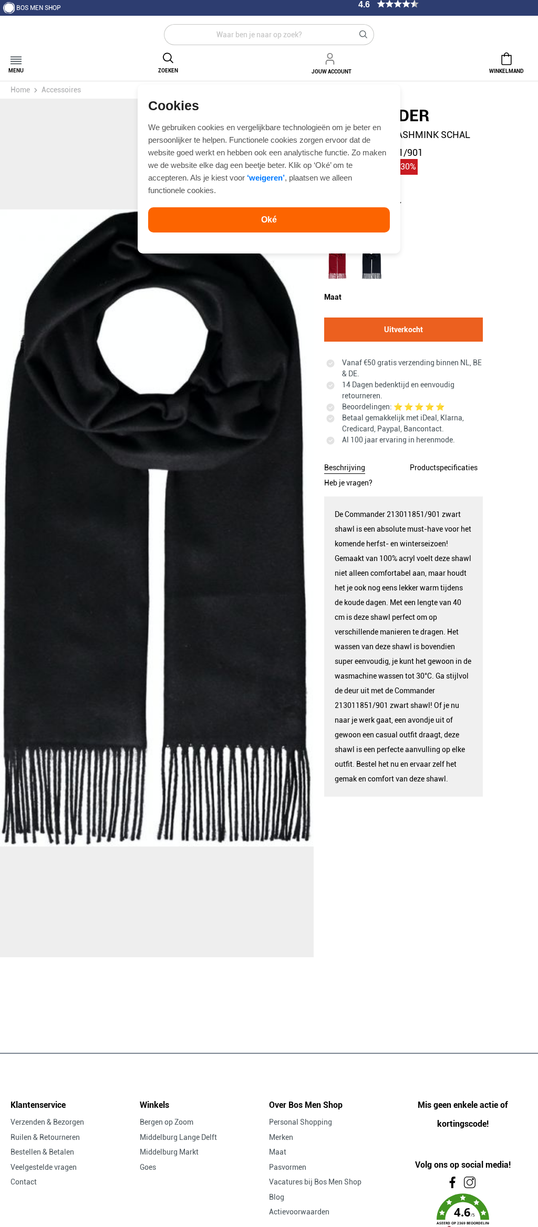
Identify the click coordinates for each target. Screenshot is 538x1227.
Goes (148, 1167)
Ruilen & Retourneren (45, 1137)
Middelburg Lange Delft (178, 1137)
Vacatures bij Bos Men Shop (315, 1182)
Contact (24, 1182)
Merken (281, 1137)
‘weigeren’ (266, 177)
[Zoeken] (363, 34)
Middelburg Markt (169, 1152)
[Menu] (16, 57)
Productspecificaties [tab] (444, 467)
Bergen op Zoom (166, 1122)
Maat (277, 1152)
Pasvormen (287, 1167)
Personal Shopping (300, 1122)
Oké (269, 219)
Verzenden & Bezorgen (47, 1122)
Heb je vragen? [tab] (348, 483)
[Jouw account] (331, 57)
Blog (276, 1197)
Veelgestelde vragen (44, 1167)
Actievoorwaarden (299, 1212)
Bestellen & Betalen (42, 1152)
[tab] (344, 466)
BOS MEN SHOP (38, 8)
